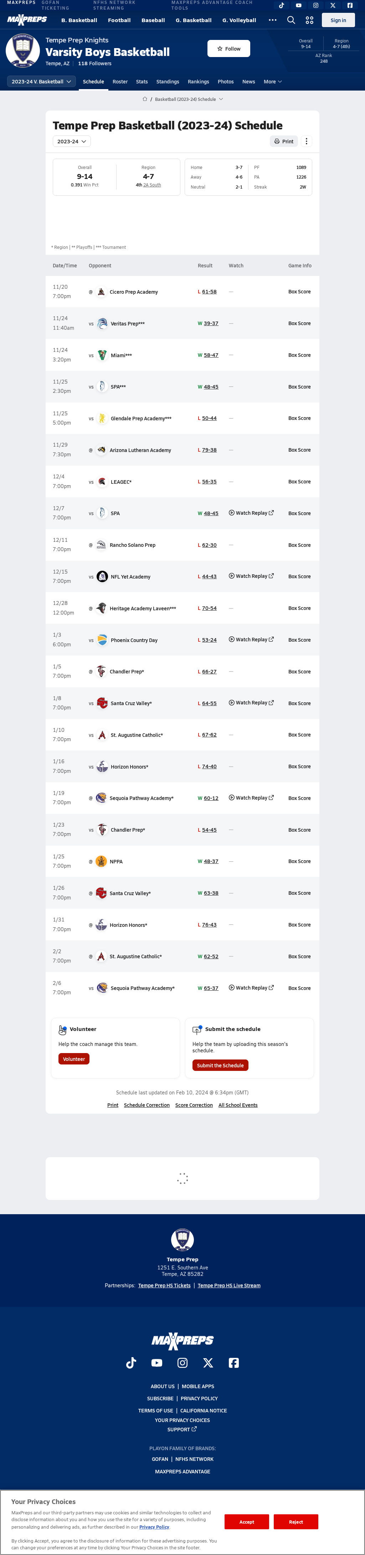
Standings (167, 81)
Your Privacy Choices (182, 1419)
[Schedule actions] (306, 141)
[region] (182, 1522)
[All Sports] (272, 20)
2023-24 (67, 141)
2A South (152, 185)
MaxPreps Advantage (182, 1471)
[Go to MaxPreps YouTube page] (157, 1363)
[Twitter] (333, 5)
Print (287, 141)
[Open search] (291, 20)
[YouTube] (299, 5)
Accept (247, 1521)
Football (119, 20)
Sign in (338, 20)
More (270, 81)
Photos (226, 81)
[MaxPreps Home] (27, 20)
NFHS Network (194, 1458)
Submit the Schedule (220, 1065)
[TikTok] (281, 5)
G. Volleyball (239, 20)
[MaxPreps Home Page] (145, 99)
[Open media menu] (309, 20)
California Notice (203, 1410)
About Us (163, 1386)
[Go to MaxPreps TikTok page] (131, 1363)
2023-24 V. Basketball (37, 81)
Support (179, 1429)
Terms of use (155, 1410)
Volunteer (74, 1058)
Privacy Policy (199, 1398)
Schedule (93, 81)
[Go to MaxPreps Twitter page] (208, 1363)
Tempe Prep (183, 1259)
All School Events (238, 1105)
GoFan (160, 1458)
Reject (296, 1521)
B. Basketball (79, 20)
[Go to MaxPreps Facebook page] (234, 1363)
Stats (142, 81)
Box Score (299, 291)
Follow (233, 48)
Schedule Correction (147, 1105)
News (248, 81)
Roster (120, 81)
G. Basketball (194, 20)
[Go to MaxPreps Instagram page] (182, 1363)
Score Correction (194, 1105)
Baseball (153, 20)
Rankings (198, 81)
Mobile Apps (198, 1386)
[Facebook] (350, 5)
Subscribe (160, 1398)
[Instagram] (316, 5)
